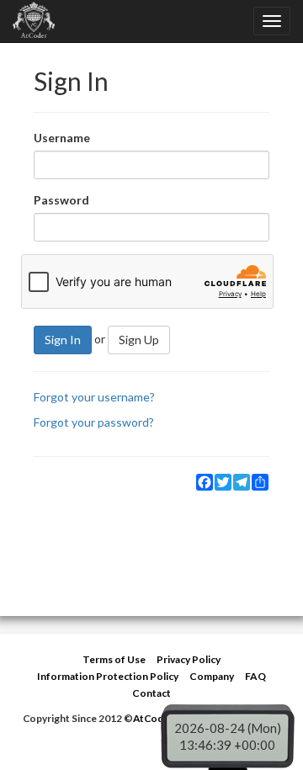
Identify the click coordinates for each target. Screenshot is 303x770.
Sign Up (139, 339)
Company (211, 676)
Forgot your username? (94, 397)
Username (62, 137)
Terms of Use (114, 659)
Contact (151, 693)
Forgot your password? (94, 422)
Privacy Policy (189, 659)
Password (61, 200)
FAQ (255, 676)
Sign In (63, 339)
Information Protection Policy (107, 676)
